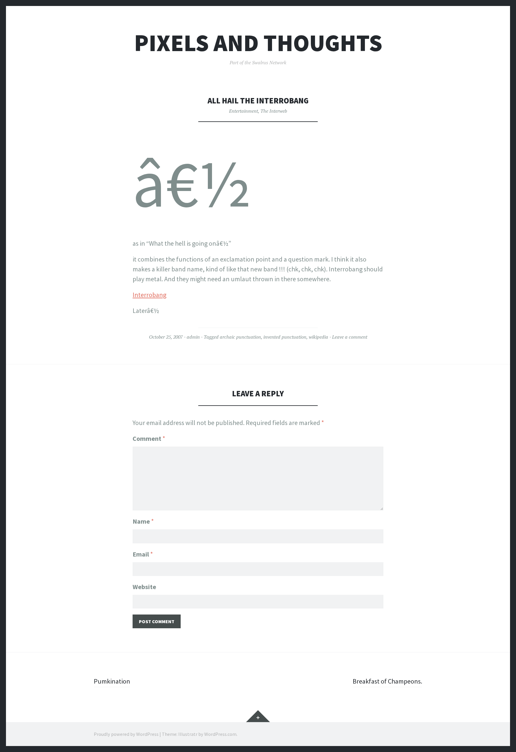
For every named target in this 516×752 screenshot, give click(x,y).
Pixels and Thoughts (258, 43)
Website (144, 587)
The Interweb (273, 111)
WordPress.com (220, 734)
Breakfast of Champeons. (387, 681)
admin (193, 337)
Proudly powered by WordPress (126, 734)
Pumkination (112, 681)
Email (143, 554)
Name (143, 521)
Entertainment (243, 111)
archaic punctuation (240, 337)
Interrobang (149, 295)
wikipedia (318, 337)
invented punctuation (284, 337)
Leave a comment (349, 337)
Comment (149, 438)
